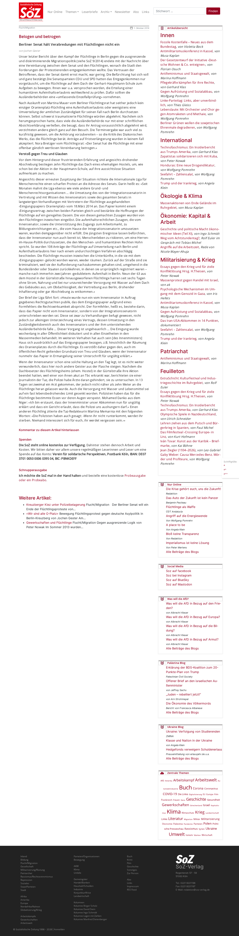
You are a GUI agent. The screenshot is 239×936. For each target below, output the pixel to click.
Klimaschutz (188, 812)
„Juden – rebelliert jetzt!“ (183, 694)
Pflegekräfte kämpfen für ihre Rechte (187, 82)
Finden (213, 11)
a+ (225, 469)
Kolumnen (79, 902)
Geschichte (196, 799)
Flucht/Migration (27, 27)
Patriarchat (26, 873)
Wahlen (197, 835)
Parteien (198, 823)
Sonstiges (132, 869)
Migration (188, 819)
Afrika (24, 896)
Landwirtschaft (212, 813)
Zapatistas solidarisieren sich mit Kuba (188, 156)
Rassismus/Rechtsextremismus (37, 876)
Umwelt (177, 834)
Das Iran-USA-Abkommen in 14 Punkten (189, 321)
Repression (26, 880)
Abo (129, 879)
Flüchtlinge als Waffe (180, 507)
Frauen (176, 799)
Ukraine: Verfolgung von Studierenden (193, 731)
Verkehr (189, 835)
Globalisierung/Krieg (31, 909)
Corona (198, 788)
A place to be (175, 525)
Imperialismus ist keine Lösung (187, 543)
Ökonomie (167, 823)
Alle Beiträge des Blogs (182, 552)
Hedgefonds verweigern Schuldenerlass (194, 749)
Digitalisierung (195, 794)
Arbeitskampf (183, 780)
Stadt (23, 890)
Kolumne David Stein (84, 909)
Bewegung (79, 859)
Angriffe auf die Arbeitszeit (179, 247)
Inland (24, 856)
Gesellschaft (27, 866)
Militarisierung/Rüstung (33, 869)
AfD (162, 780)
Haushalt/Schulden (83, 886)
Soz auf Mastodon (179, 584)
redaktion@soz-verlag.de (197, 889)
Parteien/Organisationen (86, 856)
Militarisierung (210, 819)
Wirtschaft (207, 835)
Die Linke (183, 794)
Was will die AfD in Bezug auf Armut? (192, 639)
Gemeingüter (81, 879)
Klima (174, 811)
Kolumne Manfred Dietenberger (90, 919)
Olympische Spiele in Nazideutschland (188, 414)
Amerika (168, 780)
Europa (209, 794)
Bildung (24, 859)
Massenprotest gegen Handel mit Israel (189, 280)
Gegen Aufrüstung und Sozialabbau (186, 91)
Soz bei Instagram (179, 575)
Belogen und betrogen (39, 36)
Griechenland (196, 805)
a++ (226, 473)
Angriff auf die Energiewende (186, 516)
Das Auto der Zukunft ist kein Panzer (192, 498)
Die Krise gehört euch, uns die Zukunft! (193, 489)
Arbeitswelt (206, 780)
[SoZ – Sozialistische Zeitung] (31, 11)
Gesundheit (213, 799)
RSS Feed (131, 889)
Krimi (129, 859)
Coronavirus (211, 788)
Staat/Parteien (28, 886)
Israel (206, 805)
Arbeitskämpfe (28, 916)
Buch (185, 787)
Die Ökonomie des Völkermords (188, 703)
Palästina (178, 823)
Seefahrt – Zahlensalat (176, 174)
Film (216, 794)
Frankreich (166, 799)
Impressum (133, 886)
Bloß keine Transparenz (182, 534)
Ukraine (211, 828)
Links (129, 883)
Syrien (202, 829)
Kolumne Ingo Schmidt (85, 912)
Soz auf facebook (178, 571)
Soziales (25, 883)
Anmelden (59, 929)
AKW (76, 866)
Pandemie (188, 824)
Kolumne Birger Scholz (85, 905)
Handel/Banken (82, 882)
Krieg (200, 812)
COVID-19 (170, 794)
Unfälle (77, 872)
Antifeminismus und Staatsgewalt (184, 73)
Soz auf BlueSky (177, 580)
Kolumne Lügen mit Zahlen (87, 915)
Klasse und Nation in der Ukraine (189, 740)
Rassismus (191, 828)
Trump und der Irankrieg (178, 183)
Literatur (175, 818)
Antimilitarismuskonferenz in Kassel (186, 51)
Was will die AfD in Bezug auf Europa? (193, 617)
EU (204, 794)
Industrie (78, 889)
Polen (207, 823)
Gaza (183, 800)
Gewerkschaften (175, 804)
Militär (196, 819)
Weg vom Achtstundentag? (179, 238)
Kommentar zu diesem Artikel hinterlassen (49, 430)
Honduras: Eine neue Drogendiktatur (187, 165)
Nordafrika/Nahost (30, 906)
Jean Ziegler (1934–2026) (178, 450)
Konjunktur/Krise (82, 892)
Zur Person (132, 873)
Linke (164, 819)
